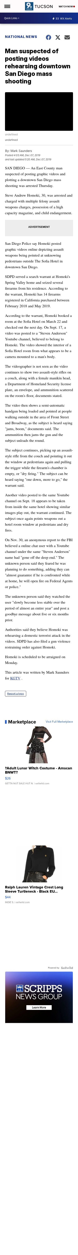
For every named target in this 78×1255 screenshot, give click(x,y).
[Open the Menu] (7, 6)
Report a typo (15, 693)
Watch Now (66, 6)
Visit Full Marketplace (59, 721)
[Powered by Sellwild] (67, 967)
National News (21, 37)
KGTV (15, 678)
